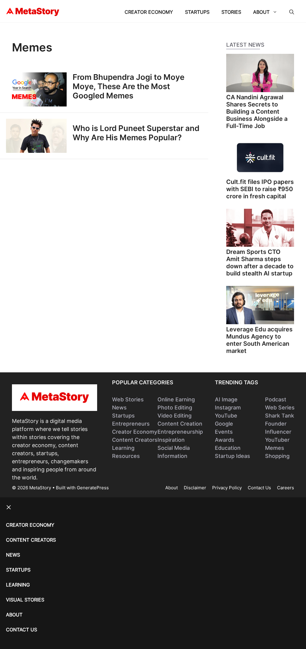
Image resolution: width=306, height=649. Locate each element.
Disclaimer (195, 487)
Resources (126, 456)
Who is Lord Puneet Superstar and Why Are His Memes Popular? (136, 133)
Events (224, 432)
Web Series (280, 407)
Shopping (277, 456)
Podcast (275, 399)
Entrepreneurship (180, 432)
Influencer (278, 432)
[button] (291, 12)
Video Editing (174, 415)
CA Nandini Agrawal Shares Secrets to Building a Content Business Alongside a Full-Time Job (256, 112)
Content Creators (134, 440)
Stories (231, 12)
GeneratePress (93, 487)
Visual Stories (25, 600)
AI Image (226, 399)
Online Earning (176, 399)
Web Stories (128, 399)
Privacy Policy (227, 487)
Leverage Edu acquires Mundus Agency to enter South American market (259, 340)
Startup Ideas (232, 456)
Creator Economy (149, 12)
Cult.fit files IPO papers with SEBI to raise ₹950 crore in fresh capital (260, 189)
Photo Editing (174, 407)
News (119, 407)
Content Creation (179, 424)
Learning (123, 448)
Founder (276, 424)
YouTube (226, 415)
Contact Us (259, 487)
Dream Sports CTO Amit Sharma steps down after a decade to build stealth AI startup (259, 262)
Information (172, 456)
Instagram (228, 407)
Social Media (173, 448)
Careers (285, 487)
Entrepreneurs (131, 424)
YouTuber (277, 440)
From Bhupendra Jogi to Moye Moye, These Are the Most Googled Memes (128, 86)
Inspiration (171, 440)
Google (224, 424)
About (261, 12)
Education (228, 448)
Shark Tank (279, 415)
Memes (274, 448)
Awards (224, 440)
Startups (197, 12)
